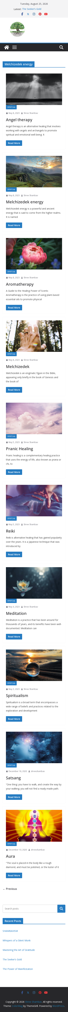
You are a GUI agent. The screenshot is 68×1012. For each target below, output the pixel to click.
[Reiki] (34, 500)
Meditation (16, 613)
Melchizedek (17, 366)
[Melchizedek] (34, 336)
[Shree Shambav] (7, 47)
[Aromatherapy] (34, 254)
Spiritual (11, 107)
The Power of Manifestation (18, 968)
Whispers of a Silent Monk (17, 940)
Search (61, 908)
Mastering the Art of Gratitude (19, 950)
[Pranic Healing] (34, 418)
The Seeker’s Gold (31, 9)
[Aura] (34, 826)
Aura (10, 856)
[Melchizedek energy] (34, 171)
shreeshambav (38, 771)
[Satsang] (34, 747)
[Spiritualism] (34, 665)
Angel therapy (19, 119)
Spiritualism (17, 695)
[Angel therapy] (34, 89)
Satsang (13, 777)
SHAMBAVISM (10, 930)
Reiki (10, 531)
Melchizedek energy (24, 201)
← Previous (10, 889)
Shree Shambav (31, 113)
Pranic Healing (19, 448)
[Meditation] (34, 583)
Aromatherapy (20, 284)
